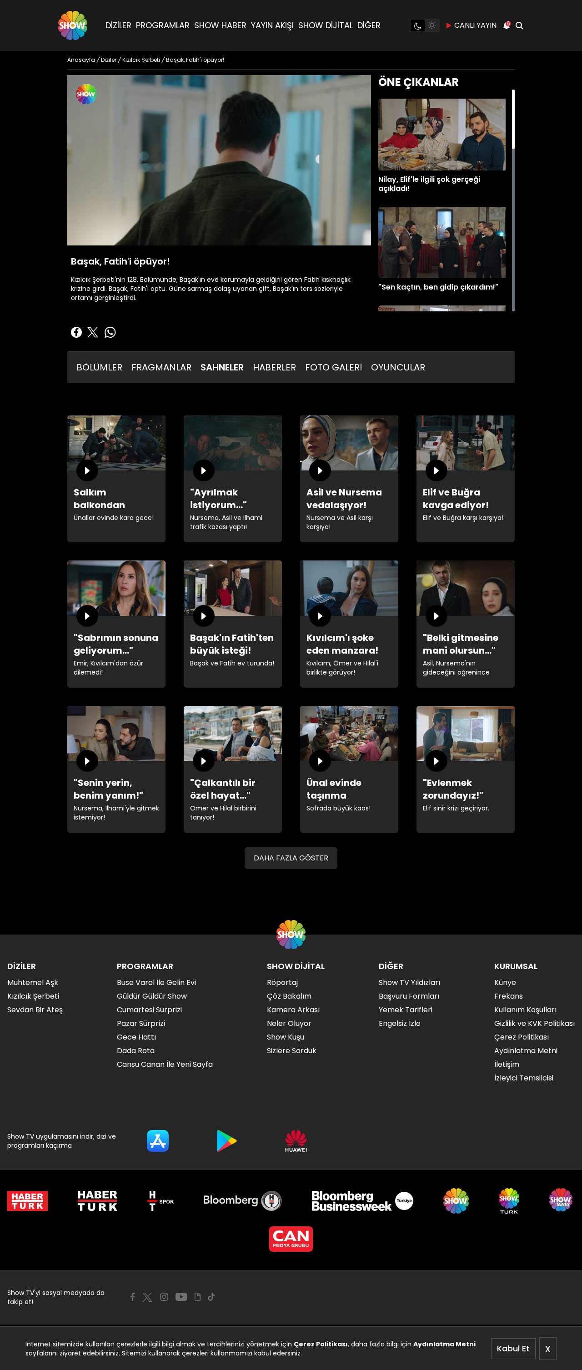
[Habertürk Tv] (98, 1201)
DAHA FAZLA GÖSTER (291, 858)
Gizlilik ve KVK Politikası (534, 1023)
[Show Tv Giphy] (198, 1297)
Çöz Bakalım (289, 996)
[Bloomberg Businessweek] (362, 1201)
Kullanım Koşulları (525, 1010)
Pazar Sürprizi (141, 1023)
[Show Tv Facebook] (132, 1297)
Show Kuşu (285, 1037)
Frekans (508, 996)
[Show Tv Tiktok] (211, 1297)
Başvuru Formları (409, 996)
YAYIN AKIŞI (272, 25)
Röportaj (282, 982)
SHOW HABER (220, 25)
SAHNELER (222, 367)
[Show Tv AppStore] (157, 1141)
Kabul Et (513, 1348)
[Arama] (519, 25)
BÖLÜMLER (99, 367)
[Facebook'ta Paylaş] (76, 332)
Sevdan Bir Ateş (35, 1010)
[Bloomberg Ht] (243, 1201)
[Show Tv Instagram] (164, 1297)
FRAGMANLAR (161, 367)
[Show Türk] (509, 1201)
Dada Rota (136, 1050)
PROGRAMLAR (163, 25)
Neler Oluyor (289, 1023)
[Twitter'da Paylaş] (92, 332)
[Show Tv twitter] (147, 1297)
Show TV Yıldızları (409, 982)
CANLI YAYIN (475, 25)
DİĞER (369, 25)
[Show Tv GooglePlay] (227, 1141)
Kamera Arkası (293, 1010)
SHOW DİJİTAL (325, 25)
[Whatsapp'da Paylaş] (110, 332)
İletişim (506, 1064)
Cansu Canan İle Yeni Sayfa (165, 1064)
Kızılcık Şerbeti (33, 996)
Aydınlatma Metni (444, 1344)
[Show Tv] (72, 25)
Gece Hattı (136, 1037)
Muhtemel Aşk (32, 982)
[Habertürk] (27, 1201)
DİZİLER (118, 25)
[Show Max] (562, 1201)
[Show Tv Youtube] (181, 1297)
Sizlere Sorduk (291, 1050)
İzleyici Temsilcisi (523, 1078)
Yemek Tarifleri (405, 1010)
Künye (505, 982)
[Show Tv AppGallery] (296, 1141)
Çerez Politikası (321, 1344)
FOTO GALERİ (333, 367)
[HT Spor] (160, 1201)
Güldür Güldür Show (152, 996)
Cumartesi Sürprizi (149, 1010)
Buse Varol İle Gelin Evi (156, 982)
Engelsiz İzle (400, 1023)
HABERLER (274, 367)
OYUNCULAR (398, 367)
